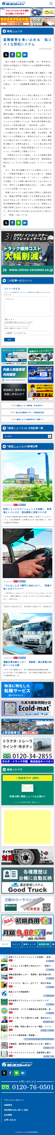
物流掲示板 (44, 944)
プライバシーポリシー (14, 1100)
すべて (5, 944)
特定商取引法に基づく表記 (16, 1110)
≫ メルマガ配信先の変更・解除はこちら (27, 802)
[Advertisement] (24, 827)
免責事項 (8, 1105)
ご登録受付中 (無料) (27, 778)
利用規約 (30, 292)
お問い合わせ (10, 1120)
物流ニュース (15, 31)
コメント (16, 944)
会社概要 (8, 1115)
